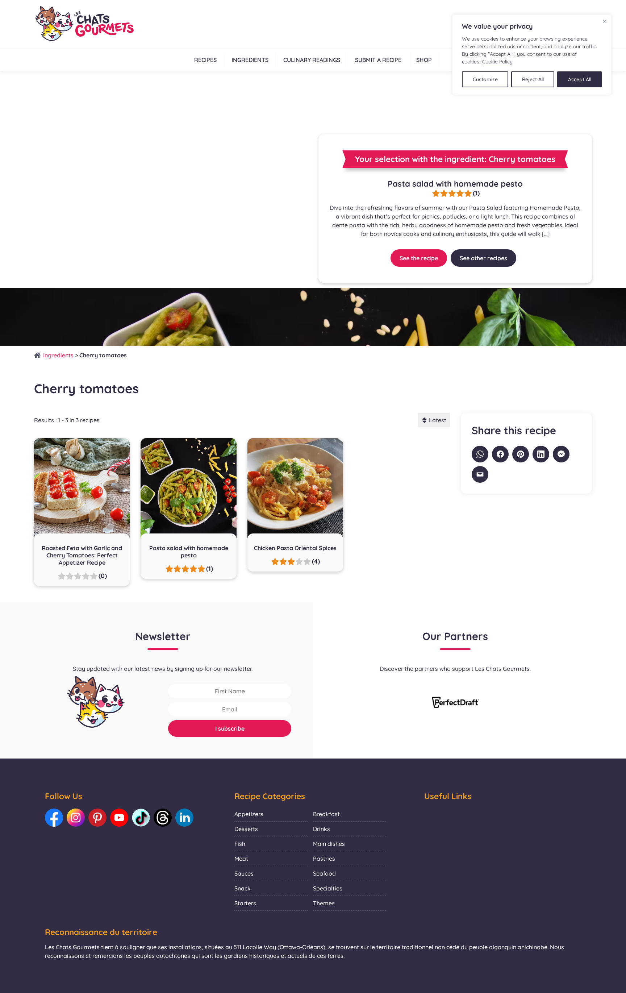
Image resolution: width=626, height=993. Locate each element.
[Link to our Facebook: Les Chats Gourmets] (54, 818)
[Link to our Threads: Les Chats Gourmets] (163, 818)
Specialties (327, 888)
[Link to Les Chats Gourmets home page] (84, 24)
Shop (424, 59)
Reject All (533, 79)
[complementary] (532, 54)
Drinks (321, 828)
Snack (242, 888)
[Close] (604, 21)
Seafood (324, 873)
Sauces (244, 873)
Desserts (246, 828)
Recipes (205, 59)
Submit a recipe (378, 59)
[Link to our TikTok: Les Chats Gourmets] (141, 818)
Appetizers (248, 814)
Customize (485, 79)
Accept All (579, 79)
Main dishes (329, 843)
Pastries (324, 858)
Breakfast (326, 814)
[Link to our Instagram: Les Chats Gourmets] (76, 818)
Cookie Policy (497, 61)
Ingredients (249, 59)
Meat (241, 858)
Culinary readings (311, 59)
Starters (245, 903)
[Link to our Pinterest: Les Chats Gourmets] (97, 818)
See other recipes (483, 258)
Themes (324, 903)
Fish (239, 843)
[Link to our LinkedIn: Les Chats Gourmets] (184, 818)
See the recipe (419, 258)
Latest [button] (437, 420)
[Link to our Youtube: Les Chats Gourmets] (119, 818)
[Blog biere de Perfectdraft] (455, 703)
